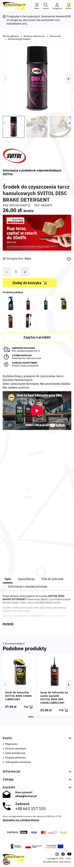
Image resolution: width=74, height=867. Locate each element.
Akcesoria (55, 36)
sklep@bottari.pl (26, 796)
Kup (26, 706)
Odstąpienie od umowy (18, 762)
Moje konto (11, 744)
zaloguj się (16, 20)
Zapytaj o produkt (37, 337)
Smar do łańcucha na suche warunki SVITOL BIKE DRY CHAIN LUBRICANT (54, 697)
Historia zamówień (15, 748)
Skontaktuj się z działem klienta (21, 820)
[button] (46, 5)
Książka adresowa (15, 757)
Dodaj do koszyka (26, 282)
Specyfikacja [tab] (26, 579)
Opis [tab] (7, 579)
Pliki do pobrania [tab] (52, 579)
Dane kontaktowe (15, 753)
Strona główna (11, 36)
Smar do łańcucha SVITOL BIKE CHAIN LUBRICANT (18, 696)
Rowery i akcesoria (34, 36)
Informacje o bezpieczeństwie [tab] (27, 586)
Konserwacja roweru (19, 39)
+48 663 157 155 (30, 808)
